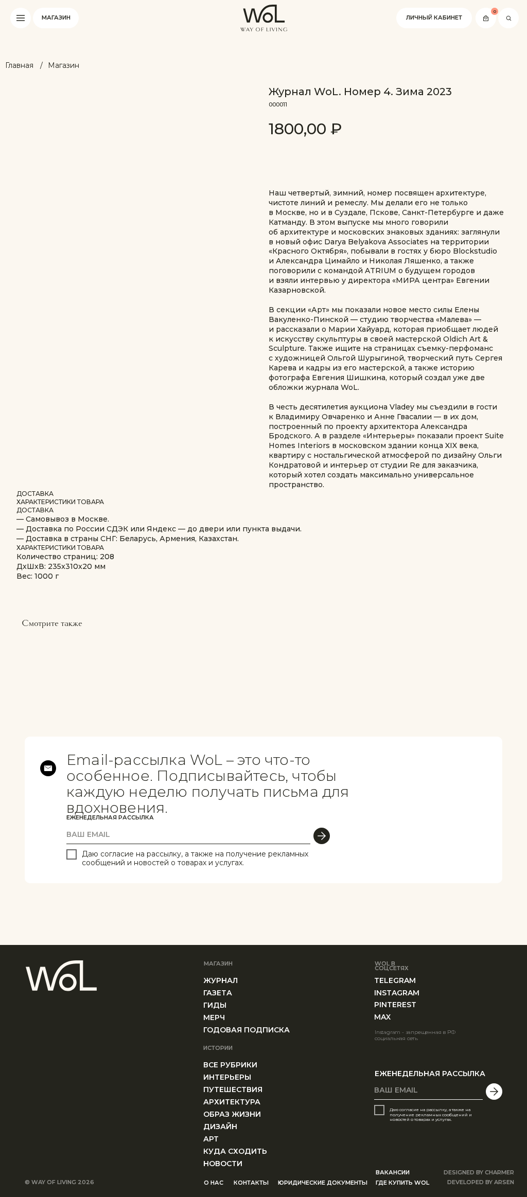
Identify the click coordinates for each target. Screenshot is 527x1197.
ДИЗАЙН (220, 1126)
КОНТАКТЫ (251, 1182)
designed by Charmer (479, 1172)
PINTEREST (395, 1004)
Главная (19, 65)
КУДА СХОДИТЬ (235, 1151)
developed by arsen (480, 1182)
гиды (214, 1005)
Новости (222, 1163)
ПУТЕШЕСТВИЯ (232, 1089)
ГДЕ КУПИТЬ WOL (402, 1182)
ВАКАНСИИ (393, 1172)
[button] (20, 18)
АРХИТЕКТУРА (231, 1101)
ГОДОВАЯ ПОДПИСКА (246, 1029)
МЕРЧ (214, 1017)
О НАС (213, 1182)
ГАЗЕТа (217, 992)
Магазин (63, 65)
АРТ (211, 1139)
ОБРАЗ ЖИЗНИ (232, 1114)
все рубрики (230, 1064)
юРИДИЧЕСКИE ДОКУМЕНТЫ (322, 1182)
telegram (395, 980)
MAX (382, 1017)
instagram (396, 992)
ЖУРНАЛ (220, 980)
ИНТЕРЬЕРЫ (227, 1077)
